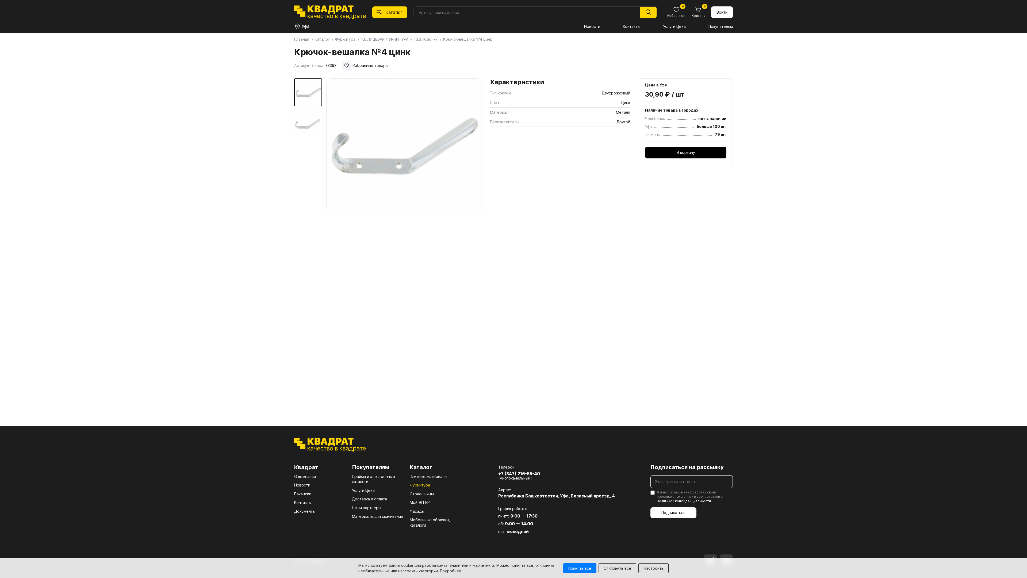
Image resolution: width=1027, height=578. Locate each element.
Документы (304, 511)
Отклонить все (617, 568)
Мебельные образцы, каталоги (430, 522)
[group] (403, 145)
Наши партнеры (366, 507)
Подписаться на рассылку (687, 467)
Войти (721, 12)
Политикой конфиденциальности (684, 501)
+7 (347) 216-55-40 (519, 473)
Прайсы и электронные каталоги (373, 479)
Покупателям (720, 26)
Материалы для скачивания (377, 516)
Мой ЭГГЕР (420, 502)
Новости (592, 26)
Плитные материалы (428, 476)
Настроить (653, 568)
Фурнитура (420, 485)
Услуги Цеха (674, 26)
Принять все (579, 568)
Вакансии (302, 494)
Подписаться (673, 512)
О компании (305, 476)
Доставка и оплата (369, 499)
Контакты (631, 26)
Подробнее (450, 571)
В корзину (686, 152)
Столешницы (422, 494)
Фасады (417, 511)
